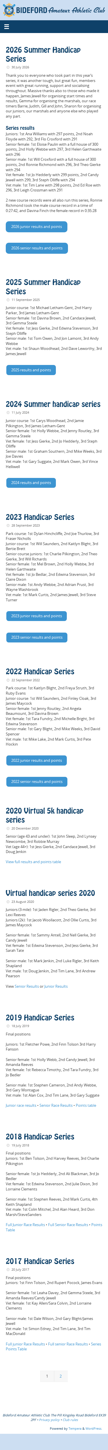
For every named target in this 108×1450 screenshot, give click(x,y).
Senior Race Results (56, 1105)
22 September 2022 (26, 680)
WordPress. (94, 1428)
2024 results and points (31, 482)
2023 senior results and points (36, 637)
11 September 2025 (26, 299)
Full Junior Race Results (25, 1224)
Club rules (70, 1420)
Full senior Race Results (68, 1344)
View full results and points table (33, 861)
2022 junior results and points (36, 760)
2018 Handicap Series (40, 1137)
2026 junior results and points (36, 226)
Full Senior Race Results (68, 1224)
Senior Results (27, 986)
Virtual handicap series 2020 (50, 893)
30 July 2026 (20, 67)
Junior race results (21, 1105)
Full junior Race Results (25, 1344)
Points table (86, 1105)
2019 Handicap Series (40, 1018)
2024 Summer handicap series (53, 404)
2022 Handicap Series (40, 672)
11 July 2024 (20, 412)
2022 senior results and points (36, 781)
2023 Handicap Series (40, 517)
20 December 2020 (25, 828)
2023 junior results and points (36, 615)
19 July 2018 (20, 1145)
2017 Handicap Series (40, 1261)
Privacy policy (49, 1420)
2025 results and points (31, 370)
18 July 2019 (20, 1026)
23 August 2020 (23, 901)
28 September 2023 (26, 525)
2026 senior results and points (36, 248)
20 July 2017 (20, 1269)
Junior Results (56, 986)
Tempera (75, 1428)
